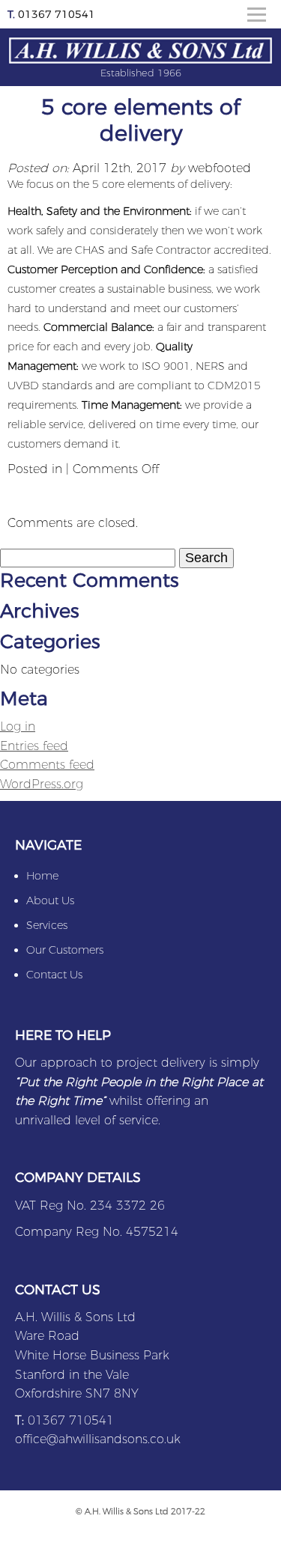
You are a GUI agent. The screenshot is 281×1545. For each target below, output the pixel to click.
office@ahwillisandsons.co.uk (98, 1439)
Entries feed (34, 746)
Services (46, 925)
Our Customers (64, 950)
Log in (17, 726)
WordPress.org (41, 784)
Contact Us (54, 974)
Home (42, 876)
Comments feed (47, 765)
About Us (50, 900)
